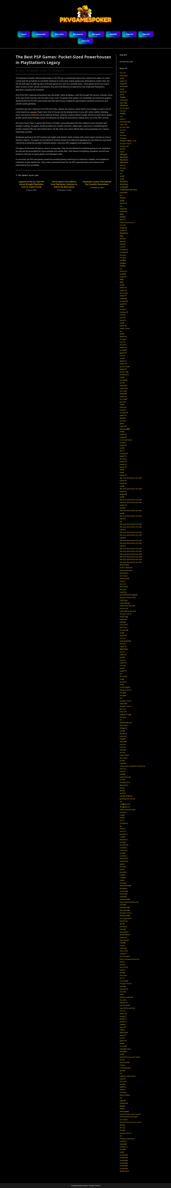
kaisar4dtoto (124, 932)
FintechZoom (124, 375)
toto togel (123, 1046)
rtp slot (122, 1060)
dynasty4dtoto (125, 935)
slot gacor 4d (124, 146)
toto (121, 116)
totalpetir (123, 878)
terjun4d (123, 1079)
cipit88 (122, 78)
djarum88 (123, 742)
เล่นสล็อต (123, 260)
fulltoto (122, 962)
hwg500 (122, 657)
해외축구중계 (124, 1171)
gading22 (123, 622)
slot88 (122, 89)
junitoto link (124, 608)
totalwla (122, 875)
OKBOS (122, 1030)
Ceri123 (122, 342)
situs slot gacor (125, 956)
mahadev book (125, 782)
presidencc (123, 848)
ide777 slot (123, 627)
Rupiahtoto (124, 921)
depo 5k (122, 165)
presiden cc (123, 834)
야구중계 (123, 842)
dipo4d (122, 869)
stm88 (122, 633)
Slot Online (123, 676)
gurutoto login (125, 366)
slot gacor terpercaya (127, 1139)
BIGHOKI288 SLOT (126, 723)
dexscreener (124, 587)
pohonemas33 (125, 1005)
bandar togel (124, 372)
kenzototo (123, 736)
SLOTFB (122, 780)
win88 (122, 1054)
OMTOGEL (123, 948)
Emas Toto (123, 712)
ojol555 (122, 818)
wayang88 (123, 1144)
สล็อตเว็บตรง (124, 105)
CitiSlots (122, 1065)
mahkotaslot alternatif (127, 606)
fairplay (122, 788)
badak (122, 472)
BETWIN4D (123, 888)
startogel (123, 929)
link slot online (125, 127)
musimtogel (124, 891)
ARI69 (122, 994)
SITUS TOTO (124, 625)
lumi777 (122, 1038)
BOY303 (122, 973)
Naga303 (123, 739)
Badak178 (123, 336)
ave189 (122, 358)
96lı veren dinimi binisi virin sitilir (131, 478)
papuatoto (123, 619)
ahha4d (122, 791)
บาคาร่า (122, 652)
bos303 (122, 761)
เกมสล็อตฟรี (124, 187)
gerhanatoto (124, 573)
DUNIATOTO (124, 861)
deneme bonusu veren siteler (130, 1057)
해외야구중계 (124, 565)
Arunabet (123, 1092)
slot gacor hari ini (125, 143)
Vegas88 (122, 1100)
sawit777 (123, 1090)
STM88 (122, 432)
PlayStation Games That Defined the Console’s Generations (97, 183)
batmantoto (124, 989)
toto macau (124, 293)
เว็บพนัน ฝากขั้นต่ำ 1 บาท (128, 141)
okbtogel (123, 750)
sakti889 (122, 774)
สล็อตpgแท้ (123, 154)
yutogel (122, 731)
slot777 (122, 451)
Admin (21, 71)
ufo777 (122, 820)
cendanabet (124, 1155)
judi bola (123, 317)
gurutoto (123, 402)
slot (121, 173)
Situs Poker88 (124, 1062)
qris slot (122, 752)
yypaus (122, 880)
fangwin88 (123, 84)
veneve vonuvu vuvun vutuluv (130, 1114)
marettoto (123, 592)
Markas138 (123, 1003)
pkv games (123, 733)
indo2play (123, 883)
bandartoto (124, 839)
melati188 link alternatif (128, 611)
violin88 (122, 1130)
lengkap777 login (125, 714)
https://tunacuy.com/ (127, 222)
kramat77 (123, 410)
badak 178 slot (125, 328)
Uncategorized (58, 71)
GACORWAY (124, 380)
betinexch (123, 407)
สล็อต (121, 214)
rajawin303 (123, 937)
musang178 (124, 250)
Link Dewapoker (125, 1068)
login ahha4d (124, 940)
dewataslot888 (125, 899)
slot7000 (123, 793)
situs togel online (125, 918)
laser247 (122, 771)
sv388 (122, 171)
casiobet (123, 1084)
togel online (124, 388)
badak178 (123, 81)
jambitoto (123, 1019)
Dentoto (123, 965)
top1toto (123, 744)
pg (120, 826)
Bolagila (122, 1106)
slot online (123, 975)
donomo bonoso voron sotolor (130, 1122)
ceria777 (122, 945)
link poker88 (124, 630)
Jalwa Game (124, 725)
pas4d (122, 684)
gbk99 (122, 424)
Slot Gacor (123, 459)
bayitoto (123, 119)
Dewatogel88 (124, 1111)
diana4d (122, 149)
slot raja (122, 1128)
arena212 (123, 315)
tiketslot (122, 1125)
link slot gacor (124, 108)
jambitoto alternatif (126, 997)
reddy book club (125, 777)
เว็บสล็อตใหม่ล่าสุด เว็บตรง (128, 190)
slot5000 (123, 1149)
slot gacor (123, 135)
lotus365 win (124, 845)
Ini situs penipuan (126, 440)
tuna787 (122, 247)
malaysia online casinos (128, 1076)
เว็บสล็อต (123, 97)
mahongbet (124, 100)
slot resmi (123, 1000)
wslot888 (123, 905)
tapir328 (122, 508)
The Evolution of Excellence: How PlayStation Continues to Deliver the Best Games (64, 184)
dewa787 (123, 239)
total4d (122, 815)
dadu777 (123, 220)
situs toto (123, 769)
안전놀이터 (123, 728)
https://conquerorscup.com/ (129, 959)
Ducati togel (124, 617)
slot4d (122, 95)
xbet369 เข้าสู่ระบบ (126, 796)
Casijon (122, 152)
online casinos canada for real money (132, 766)
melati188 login (125, 603)
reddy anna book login (127, 810)
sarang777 (123, 954)
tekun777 (123, 831)
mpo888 (122, 853)
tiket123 (122, 829)
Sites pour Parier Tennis (128, 597)
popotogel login (125, 122)
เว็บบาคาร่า (123, 271)
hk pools (123, 660)
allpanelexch (124, 785)
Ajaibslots (123, 1087)
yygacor (122, 864)
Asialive (122, 1109)
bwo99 (122, 668)
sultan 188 (123, 124)
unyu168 (123, 992)
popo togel (123, 103)
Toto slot (123, 665)
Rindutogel (123, 894)
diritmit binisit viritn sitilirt (128, 1117)
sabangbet (123, 1051)
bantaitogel (124, 76)
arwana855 (123, 192)
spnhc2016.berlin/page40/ (129, 595)
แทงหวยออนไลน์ (125, 641)
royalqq (122, 837)
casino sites (124, 850)
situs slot (123, 584)
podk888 (123, 274)
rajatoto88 (123, 704)
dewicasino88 (124, 578)
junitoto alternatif (126, 568)
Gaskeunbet (124, 1103)
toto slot (123, 111)
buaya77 (123, 581)
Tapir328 (122, 198)
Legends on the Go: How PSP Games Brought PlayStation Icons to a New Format (31, 184)
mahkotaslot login (126, 570)
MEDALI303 (124, 1032)
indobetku (123, 897)
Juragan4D (123, 437)
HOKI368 (123, 763)
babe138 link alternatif (127, 1008)
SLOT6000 (123, 350)
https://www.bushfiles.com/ (129, 902)
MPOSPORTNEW (125, 886)
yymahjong (123, 823)
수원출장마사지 (125, 804)
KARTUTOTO (124, 858)
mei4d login (124, 600)
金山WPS (123, 418)
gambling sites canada (127, 799)
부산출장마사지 (125, 807)
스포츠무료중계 (125, 687)
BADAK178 (123, 203)
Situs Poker (123, 758)
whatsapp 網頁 (125, 429)
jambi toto (123, 1013)
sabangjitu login (125, 1049)
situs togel (123, 391)
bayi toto (123, 73)
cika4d (122, 1043)
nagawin (123, 1024)
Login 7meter (124, 755)
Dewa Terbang (125, 1095)
